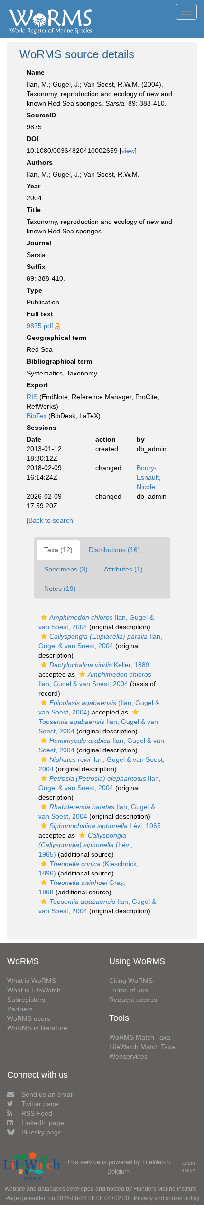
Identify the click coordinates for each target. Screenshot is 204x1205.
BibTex (36, 416)
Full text (40, 314)
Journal (39, 243)
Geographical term (56, 337)
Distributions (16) (114, 549)
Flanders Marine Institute (165, 1189)
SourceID (41, 115)
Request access (133, 999)
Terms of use (128, 990)
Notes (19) (60, 588)
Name (36, 72)
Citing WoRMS (131, 980)
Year (33, 186)
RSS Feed (36, 1113)
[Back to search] (51, 520)
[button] (43, 617)
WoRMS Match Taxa (139, 1037)
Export (37, 385)
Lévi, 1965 (105, 826)
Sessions (41, 427)
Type (34, 290)
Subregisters (26, 999)
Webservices (128, 1056)
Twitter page (39, 1103)
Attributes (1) (123, 569)
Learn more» (188, 1166)
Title (34, 210)
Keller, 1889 (99, 665)
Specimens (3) (66, 569)
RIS (32, 397)
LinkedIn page (42, 1122)
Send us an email (47, 1094)
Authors (40, 162)
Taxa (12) (58, 549)
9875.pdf (40, 326)
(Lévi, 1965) (85, 844)
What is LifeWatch (34, 990)
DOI (32, 139)
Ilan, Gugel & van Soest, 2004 (98, 726)
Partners (20, 1009)
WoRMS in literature (37, 1028)
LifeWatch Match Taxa (142, 1047)
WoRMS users (28, 1018)
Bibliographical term (59, 361)
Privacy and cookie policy (166, 1198)
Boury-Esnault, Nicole (149, 477)
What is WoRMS (31, 980)
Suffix (36, 266)
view (128, 150)
